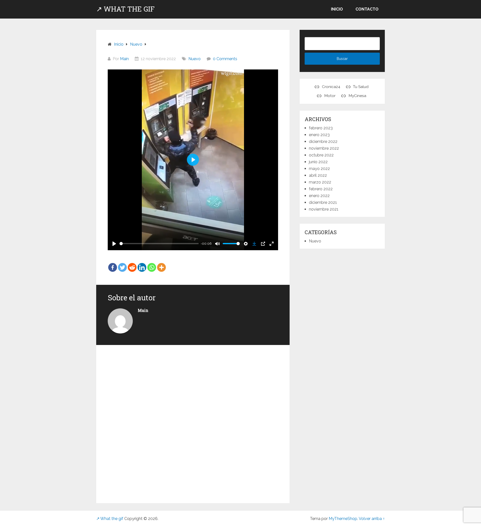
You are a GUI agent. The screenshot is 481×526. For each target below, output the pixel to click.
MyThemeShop (343, 518)
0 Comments (225, 58)
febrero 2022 (321, 189)
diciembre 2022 (323, 141)
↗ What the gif (125, 9)
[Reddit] (132, 264)
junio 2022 (318, 161)
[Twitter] (122, 264)
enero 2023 (319, 134)
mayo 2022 (319, 168)
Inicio (337, 9)
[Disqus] (193, 421)
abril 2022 (318, 175)
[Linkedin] (142, 264)
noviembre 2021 (323, 209)
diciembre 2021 (323, 202)
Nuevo (194, 58)
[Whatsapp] (151, 264)
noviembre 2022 (324, 148)
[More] (161, 264)
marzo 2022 (320, 182)
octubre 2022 (321, 155)
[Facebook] (112, 264)
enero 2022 (319, 195)
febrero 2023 (321, 128)
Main (124, 58)
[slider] (159, 243)
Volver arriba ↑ (372, 518)
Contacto (367, 9)
